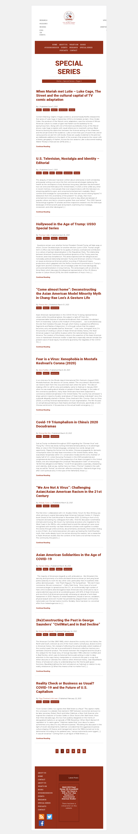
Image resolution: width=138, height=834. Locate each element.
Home (54, 45)
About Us (63, 45)
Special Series (86, 47)
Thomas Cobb (44, 235)
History (46, 173)
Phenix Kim (43, 305)
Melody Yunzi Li (45, 503)
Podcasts (64, 50)
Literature (46, 109)
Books (83, 45)
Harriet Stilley (44, 566)
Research (73, 47)
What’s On (73, 45)
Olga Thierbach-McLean (48, 698)
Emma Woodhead (46, 631)
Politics (52, 173)
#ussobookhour (51, 47)
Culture (39, 109)
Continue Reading (43, 146)
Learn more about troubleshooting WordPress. (69, 815)
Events (64, 47)
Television (71, 109)
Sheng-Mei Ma (44, 433)
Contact (73, 50)
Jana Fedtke (44, 370)
